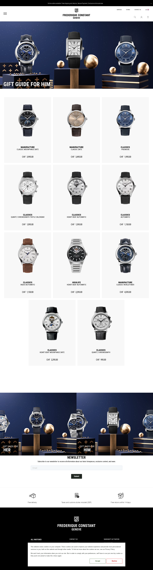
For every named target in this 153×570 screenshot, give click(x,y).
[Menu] (5, 14)
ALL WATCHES (36, 539)
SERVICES (119, 9)
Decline (114, 561)
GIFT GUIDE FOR (87, 446)
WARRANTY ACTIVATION (111, 539)
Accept (97, 561)
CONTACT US (137, 9)
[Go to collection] (38, 424)
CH (146, 10)
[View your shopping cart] (148, 17)
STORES (128, 9)
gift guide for (10, 446)
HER (7, 449)
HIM (87, 449)
